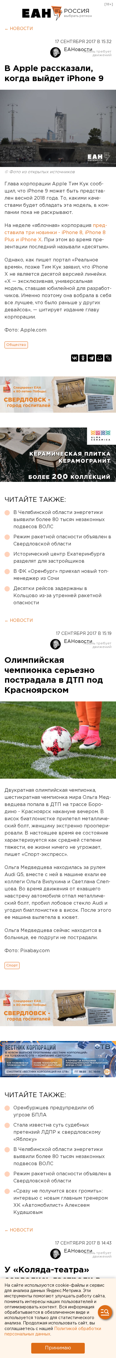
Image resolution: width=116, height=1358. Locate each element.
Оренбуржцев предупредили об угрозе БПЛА (53, 1111)
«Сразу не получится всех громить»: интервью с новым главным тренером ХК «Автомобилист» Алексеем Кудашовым (60, 1202)
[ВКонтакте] (74, 358)
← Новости (18, 29)
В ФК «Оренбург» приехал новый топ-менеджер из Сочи (61, 575)
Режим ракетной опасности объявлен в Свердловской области (62, 540)
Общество (16, 344)
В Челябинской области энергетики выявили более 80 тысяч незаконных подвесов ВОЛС (59, 519)
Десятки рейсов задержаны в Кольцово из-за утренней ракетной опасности (57, 595)
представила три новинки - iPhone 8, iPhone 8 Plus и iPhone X (55, 232)
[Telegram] (91, 358)
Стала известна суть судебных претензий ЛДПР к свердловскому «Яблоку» (57, 1132)
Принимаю (58, 1348)
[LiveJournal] (108, 358)
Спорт (12, 965)
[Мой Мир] (99, 358)
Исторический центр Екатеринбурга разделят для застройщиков (59, 558)
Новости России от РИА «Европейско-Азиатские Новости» (42, 13)
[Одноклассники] (83, 358)
